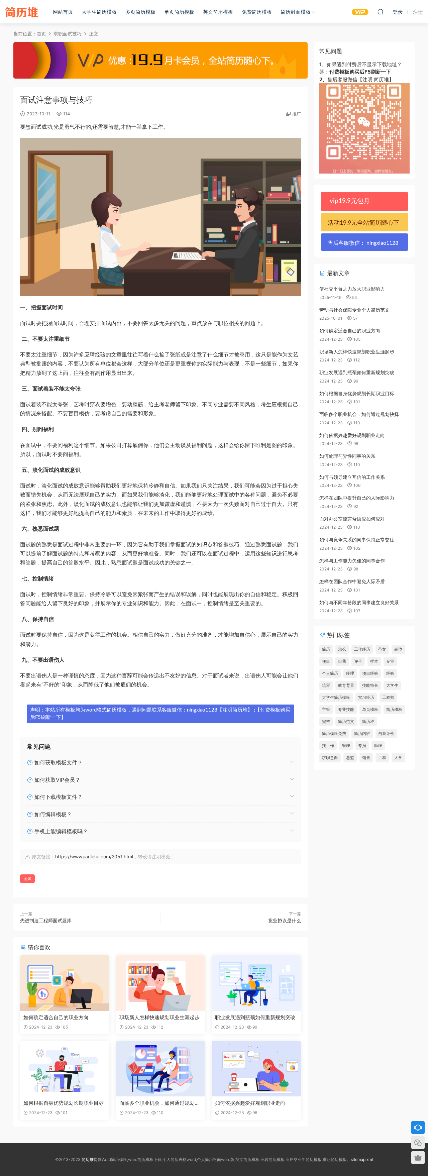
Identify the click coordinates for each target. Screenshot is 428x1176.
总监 (350, 757)
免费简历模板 (257, 12)
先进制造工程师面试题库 (46, 920)
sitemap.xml (362, 1159)
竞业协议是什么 (284, 920)
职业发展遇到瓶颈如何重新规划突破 (255, 1017)
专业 (390, 661)
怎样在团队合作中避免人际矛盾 (352, 581)
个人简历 (330, 673)
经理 (350, 673)
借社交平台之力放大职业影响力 (352, 289)
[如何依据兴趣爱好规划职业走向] (256, 1068)
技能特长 (370, 685)
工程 (382, 757)
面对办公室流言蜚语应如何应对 (352, 519)
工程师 (388, 697)
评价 (358, 661)
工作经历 (362, 649)
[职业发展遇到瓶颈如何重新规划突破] (256, 983)
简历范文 (346, 721)
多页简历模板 (140, 12)
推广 (296, 113)
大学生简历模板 (99, 12)
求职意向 (330, 757)
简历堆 (21, 11)
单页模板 (370, 709)
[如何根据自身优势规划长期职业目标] (64, 1068)
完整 (326, 721)
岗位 (398, 649)
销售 (366, 757)
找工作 (328, 745)
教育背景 (346, 685)
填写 (326, 685)
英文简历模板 (218, 12)
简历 (326, 649)
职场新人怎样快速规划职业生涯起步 (159, 1017)
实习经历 (366, 697)
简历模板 (394, 709)
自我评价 (386, 733)
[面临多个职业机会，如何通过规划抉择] (160, 1068)
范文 (382, 649)
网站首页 (63, 12)
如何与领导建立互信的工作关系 (352, 477)
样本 (374, 661)
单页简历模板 (179, 12)
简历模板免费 (334, 733)
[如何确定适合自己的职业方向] (64, 983)
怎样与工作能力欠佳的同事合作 (352, 560)
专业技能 (346, 709)
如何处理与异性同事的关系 (347, 456)
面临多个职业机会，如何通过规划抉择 (159, 1103)
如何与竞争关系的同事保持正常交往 (356, 539)
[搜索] (380, 12)
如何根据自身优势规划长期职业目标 (63, 1103)
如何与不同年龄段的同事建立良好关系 (359, 602)
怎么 (342, 649)
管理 (346, 745)
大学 (398, 757)
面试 (27, 878)
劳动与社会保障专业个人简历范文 (354, 310)
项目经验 (370, 673)
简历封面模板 (296, 12)
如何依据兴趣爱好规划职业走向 (250, 1103)
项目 (326, 661)
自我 (342, 661)
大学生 (392, 685)
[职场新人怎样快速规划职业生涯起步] (160, 983)
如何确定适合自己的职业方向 (56, 1017)
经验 (390, 673)
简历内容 (362, 733)
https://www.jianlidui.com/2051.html (94, 856)
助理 (378, 745)
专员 (362, 745)
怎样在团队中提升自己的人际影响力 (356, 498)
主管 (326, 709)
